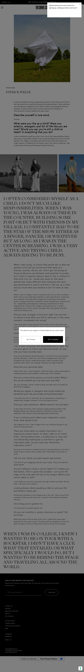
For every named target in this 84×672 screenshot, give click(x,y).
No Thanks (31, 339)
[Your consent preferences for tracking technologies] (80, 668)
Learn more (55, 13)
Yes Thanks (53, 339)
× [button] (80, 4)
